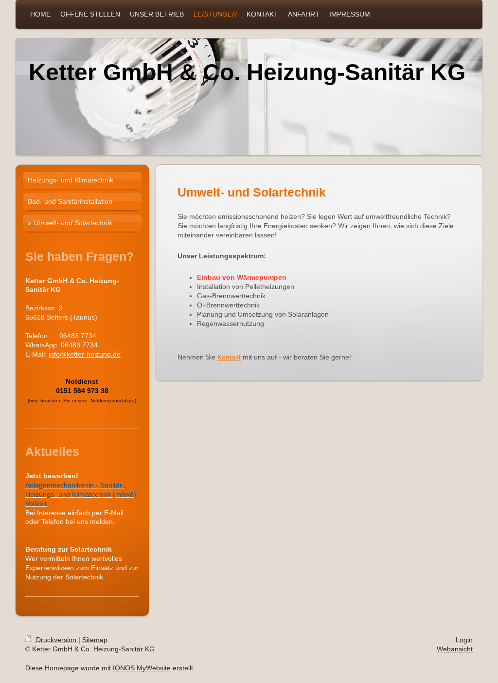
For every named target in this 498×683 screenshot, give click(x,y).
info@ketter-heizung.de (85, 354)
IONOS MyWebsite (142, 668)
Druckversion (56, 640)
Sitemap (94, 640)
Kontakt (229, 357)
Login (464, 640)
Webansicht (455, 649)
